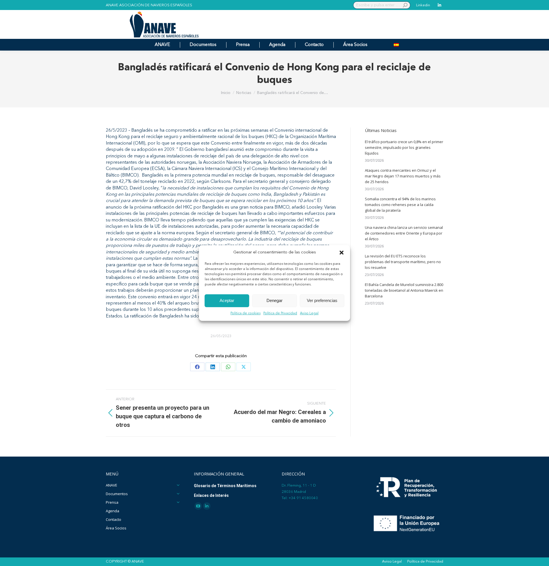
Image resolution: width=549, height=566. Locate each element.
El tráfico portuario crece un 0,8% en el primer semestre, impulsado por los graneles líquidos (404, 147)
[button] (342, 252)
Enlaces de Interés (211, 495)
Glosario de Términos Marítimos (225, 485)
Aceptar (227, 300)
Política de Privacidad (280, 313)
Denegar (274, 300)
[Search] (405, 5)
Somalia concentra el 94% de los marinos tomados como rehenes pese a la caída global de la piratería (400, 204)
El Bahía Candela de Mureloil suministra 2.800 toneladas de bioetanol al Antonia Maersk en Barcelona (404, 290)
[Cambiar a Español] (396, 44)
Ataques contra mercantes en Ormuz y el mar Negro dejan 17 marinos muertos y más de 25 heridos (403, 176)
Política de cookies (245, 313)
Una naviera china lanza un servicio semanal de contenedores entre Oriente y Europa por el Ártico (404, 233)
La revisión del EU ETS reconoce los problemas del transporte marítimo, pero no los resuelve (403, 261)
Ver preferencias (322, 300)
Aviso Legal (309, 313)
